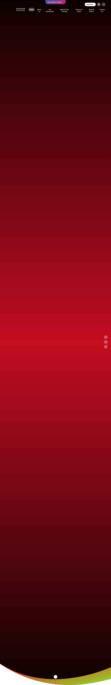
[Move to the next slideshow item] (106, 342)
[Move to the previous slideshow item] (106, 337)
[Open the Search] (103, 4)
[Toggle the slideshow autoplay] (106, 347)
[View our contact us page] (99, 4)
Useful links (89, 4)
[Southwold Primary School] (10, 10)
